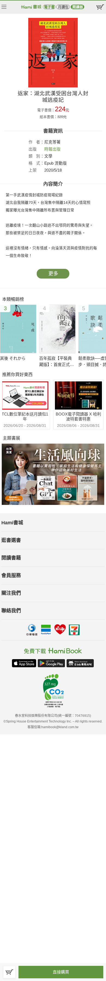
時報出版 (52, 149)
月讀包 (63, 7)
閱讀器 (77, 7)
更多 (53, 273)
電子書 (49, 7)
